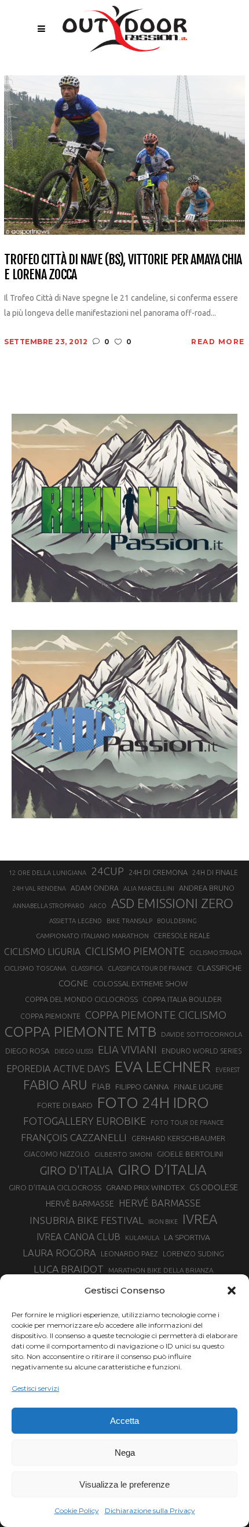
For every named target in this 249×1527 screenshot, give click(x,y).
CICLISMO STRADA (215, 952)
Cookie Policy (76, 1510)
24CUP (107, 871)
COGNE (73, 983)
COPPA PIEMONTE (50, 1016)
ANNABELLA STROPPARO (49, 905)
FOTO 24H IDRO (153, 1102)
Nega (125, 1452)
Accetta (124, 1421)
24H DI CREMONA (158, 872)
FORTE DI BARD (65, 1105)
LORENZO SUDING (193, 1253)
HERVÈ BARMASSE (80, 1203)
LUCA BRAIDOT (69, 1268)
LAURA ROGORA (59, 1252)
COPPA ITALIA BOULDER (182, 999)
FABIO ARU (55, 1084)
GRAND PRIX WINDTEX (145, 1187)
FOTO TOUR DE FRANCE (187, 1122)
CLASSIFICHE (219, 967)
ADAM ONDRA (95, 888)
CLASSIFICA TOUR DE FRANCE (150, 968)
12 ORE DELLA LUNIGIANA (47, 872)
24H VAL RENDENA (39, 888)
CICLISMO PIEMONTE (135, 951)
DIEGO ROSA (27, 1051)
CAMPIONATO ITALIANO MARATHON (92, 935)
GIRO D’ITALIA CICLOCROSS (55, 1187)
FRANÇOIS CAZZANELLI (74, 1137)
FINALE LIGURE (198, 1087)
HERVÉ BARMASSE (160, 1202)
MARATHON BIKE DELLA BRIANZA (160, 1270)
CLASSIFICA (87, 968)
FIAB (101, 1086)
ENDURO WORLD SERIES (201, 1051)
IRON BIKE (163, 1221)
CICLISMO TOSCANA (35, 968)
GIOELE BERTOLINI (190, 1153)
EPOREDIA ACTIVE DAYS (58, 1068)
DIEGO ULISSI (73, 1051)
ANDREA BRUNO (207, 888)
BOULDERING (177, 920)
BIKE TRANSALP (129, 920)
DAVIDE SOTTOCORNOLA (201, 1034)
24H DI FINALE (215, 872)
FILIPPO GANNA (142, 1087)
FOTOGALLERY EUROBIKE (84, 1121)
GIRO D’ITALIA (162, 1169)
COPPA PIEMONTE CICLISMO (155, 1014)
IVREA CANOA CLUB (78, 1236)
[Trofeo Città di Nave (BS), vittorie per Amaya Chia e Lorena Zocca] (124, 154)
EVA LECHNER (163, 1066)
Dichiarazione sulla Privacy (150, 1510)
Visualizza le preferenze (124, 1484)
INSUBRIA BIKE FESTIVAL (87, 1220)
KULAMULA (142, 1237)
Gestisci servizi (35, 1388)
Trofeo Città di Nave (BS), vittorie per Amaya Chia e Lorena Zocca (122, 267)
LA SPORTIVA (187, 1237)
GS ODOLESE (213, 1187)
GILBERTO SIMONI (123, 1154)
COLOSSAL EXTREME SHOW (140, 983)
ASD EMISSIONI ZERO (172, 903)
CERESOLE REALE (181, 935)
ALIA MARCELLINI (148, 888)
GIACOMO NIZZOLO (57, 1154)
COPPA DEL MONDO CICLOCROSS (81, 999)
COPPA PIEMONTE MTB (80, 1031)
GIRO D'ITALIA (76, 1170)
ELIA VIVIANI (127, 1049)
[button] (231, 1290)
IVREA (199, 1219)
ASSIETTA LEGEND (75, 920)
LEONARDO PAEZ (129, 1254)
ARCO (98, 905)
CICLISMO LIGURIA (42, 951)
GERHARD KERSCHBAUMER (178, 1138)
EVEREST (227, 1069)
